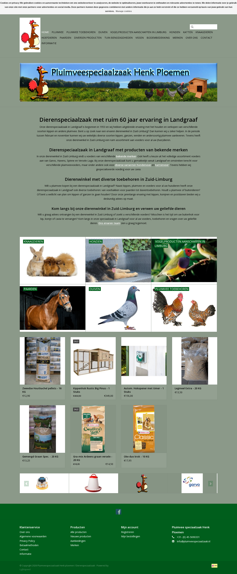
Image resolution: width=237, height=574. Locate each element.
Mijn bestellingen (130, 536)
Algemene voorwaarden (33, 536)
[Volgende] (210, 483)
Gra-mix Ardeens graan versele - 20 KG (92, 458)
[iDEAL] (213, 565)
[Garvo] (192, 483)
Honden (174, 32)
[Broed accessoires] (44, 483)
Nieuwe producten (80, 536)
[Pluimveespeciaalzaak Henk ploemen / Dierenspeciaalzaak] (30, 35)
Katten (188, 32)
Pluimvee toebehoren (80, 32)
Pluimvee (58, 32)
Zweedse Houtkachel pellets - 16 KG (41, 390)
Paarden (65, 37)
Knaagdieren (204, 32)
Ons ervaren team (109, 223)
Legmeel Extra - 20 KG (188, 388)
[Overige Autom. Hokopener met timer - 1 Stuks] (144, 361)
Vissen (140, 37)
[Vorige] (26, 483)
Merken (178, 37)
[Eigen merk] (142, 483)
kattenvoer (162, 165)
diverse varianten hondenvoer (133, 165)
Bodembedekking (158, 37)
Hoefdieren (49, 37)
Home (45, 32)
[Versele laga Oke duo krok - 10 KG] (144, 429)
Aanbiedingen (78, 540)
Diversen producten (87, 37)
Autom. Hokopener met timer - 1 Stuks (144, 390)
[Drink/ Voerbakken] (93, 483)
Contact (206, 37)
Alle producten (78, 532)
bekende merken (126, 156)
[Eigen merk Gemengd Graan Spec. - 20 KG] (42, 429)
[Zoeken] (192, 27)
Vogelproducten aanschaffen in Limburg (138, 32)
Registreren (127, 532)
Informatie (48, 43)
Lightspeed (25, 569)
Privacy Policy (27, 540)
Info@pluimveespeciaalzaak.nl (193, 541)
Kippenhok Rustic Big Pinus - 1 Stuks (91, 390)
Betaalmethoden (29, 545)
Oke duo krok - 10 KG (136, 456)
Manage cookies (124, 11)
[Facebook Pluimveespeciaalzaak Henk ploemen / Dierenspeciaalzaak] (118, 511)
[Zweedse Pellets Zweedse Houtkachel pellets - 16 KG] (42, 361)
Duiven (102, 32)
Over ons (192, 37)
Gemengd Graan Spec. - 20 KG (40, 456)
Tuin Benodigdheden (118, 37)
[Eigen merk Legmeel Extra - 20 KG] (195, 361)
